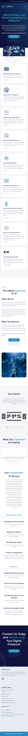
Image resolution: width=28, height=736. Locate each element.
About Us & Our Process (7, 690)
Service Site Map (6, 694)
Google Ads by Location (7, 698)
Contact (11, 1)
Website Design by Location (8, 700)
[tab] (6, 427)
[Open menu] (25, 7)
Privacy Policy (5, 696)
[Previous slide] (3, 416)
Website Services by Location (8, 702)
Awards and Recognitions (22, 1)
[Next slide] (24, 416)
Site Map (4, 692)
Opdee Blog (15, 1)
